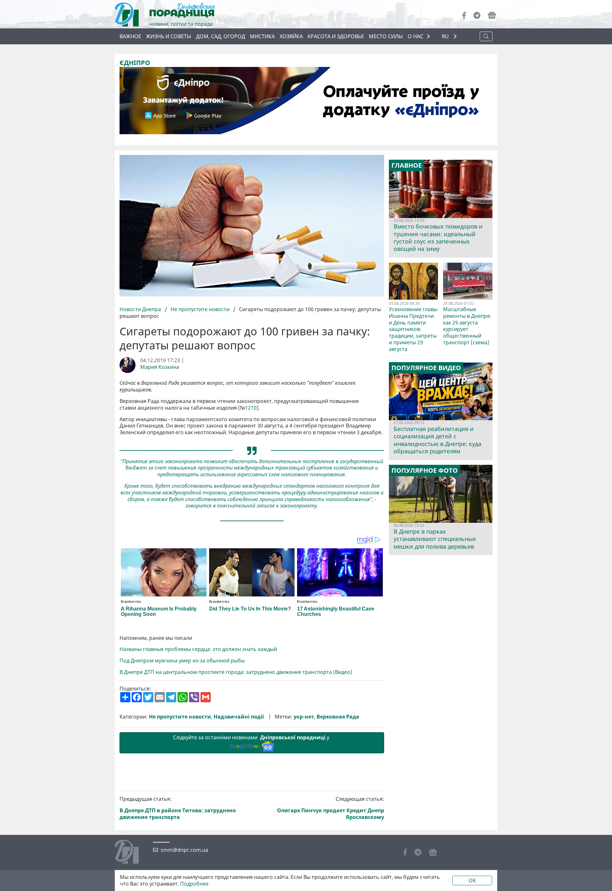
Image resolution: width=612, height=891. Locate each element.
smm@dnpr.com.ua (184, 850)
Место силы (386, 36)
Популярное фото (424, 470)
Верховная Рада (338, 716)
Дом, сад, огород (220, 36)
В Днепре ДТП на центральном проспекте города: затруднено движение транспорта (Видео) (236, 672)
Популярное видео (426, 368)
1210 (251, 408)
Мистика (262, 36)
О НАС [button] (415, 36)
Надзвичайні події (239, 716)
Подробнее (194, 883)
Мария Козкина (159, 367)
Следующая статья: (330, 808)
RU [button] (446, 36)
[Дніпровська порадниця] (131, 852)
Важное (130, 36)
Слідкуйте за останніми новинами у (252, 741)
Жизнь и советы (168, 36)
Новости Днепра (141, 309)
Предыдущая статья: (178, 808)
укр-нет (304, 716)
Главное (406, 165)
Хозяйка (291, 36)
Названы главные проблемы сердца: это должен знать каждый (199, 649)
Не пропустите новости (200, 309)
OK (472, 880)
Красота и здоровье (336, 36)
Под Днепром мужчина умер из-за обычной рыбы (182, 660)
